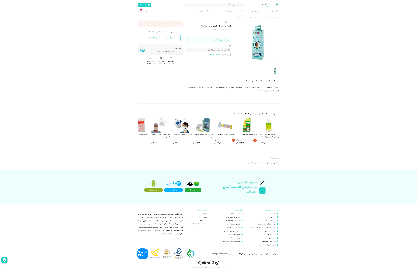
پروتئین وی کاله (235, 214)
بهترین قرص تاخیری (270, 231)
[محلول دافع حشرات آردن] (247, 125)
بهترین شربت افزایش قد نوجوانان (231, 241)
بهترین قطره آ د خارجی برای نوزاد (267, 224)
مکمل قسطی (272, 214)
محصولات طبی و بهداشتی (257, 163)
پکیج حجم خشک (235, 238)
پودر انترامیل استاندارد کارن (232, 217)
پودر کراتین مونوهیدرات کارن (232, 221)
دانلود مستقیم (153, 190)
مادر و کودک (244, 11)
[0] (139, 11)
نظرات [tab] (245, 80)
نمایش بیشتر (234, 96)
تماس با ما (204, 214)
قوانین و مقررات (203, 220)
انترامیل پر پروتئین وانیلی (233, 224)
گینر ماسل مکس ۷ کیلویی (233, 228)
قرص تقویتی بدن (271, 238)
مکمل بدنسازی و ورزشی (259, 11)
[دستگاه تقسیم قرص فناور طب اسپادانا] (203, 125)
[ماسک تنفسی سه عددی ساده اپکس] (159, 125)
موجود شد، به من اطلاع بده (159, 37)
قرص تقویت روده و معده (269, 241)
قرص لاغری (273, 217)
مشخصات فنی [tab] (257, 80)
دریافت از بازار (193, 190)
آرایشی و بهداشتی (230, 11)
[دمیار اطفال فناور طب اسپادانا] (225, 125)
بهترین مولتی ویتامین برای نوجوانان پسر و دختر (263, 228)
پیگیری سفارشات (202, 217)
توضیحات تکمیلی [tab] (272, 80)
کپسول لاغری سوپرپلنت (233, 234)
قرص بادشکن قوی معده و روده (267, 245)
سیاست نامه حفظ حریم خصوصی (198, 224)
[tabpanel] (232, 92)
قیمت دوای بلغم (271, 234)
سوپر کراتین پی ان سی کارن (232, 231)
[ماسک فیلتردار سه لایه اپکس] (181, 125)
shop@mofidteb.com (219, 254)
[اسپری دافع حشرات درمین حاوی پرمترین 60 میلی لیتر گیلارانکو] (268, 125)
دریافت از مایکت (173, 190)
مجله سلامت (217, 11)
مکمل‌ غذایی (275, 11)
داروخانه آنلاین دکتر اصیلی (202, 11)
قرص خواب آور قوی (270, 221)
